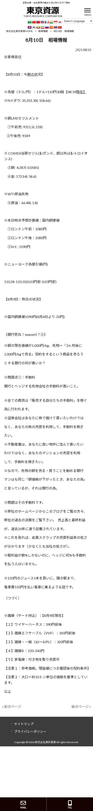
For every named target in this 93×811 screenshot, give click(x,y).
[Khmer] (29, 27)
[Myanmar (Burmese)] (38, 27)
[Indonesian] (55, 22)
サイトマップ (24, 724)
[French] (47, 22)
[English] (42, 22)
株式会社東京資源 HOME (19, 31)
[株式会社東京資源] (42, 11)
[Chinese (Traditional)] (38, 22)
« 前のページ (11, 706)
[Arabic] (29, 22)
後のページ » (81, 706)
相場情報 (43, 31)
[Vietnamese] (60, 27)
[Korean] (34, 27)
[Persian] (42, 27)
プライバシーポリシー (30, 731)
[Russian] (47, 27)
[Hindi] (51, 22)
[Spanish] (51, 27)
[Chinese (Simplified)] (34, 22)
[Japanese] (60, 22)
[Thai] (55, 27)
